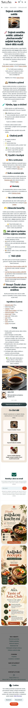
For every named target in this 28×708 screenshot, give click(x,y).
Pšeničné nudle (8, 180)
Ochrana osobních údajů (14, 650)
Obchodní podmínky (14, 639)
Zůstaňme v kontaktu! (14, 659)
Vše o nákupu (14, 637)
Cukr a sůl (19, 168)
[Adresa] (14, 675)
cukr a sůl (7, 316)
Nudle (17, 182)
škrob (6, 319)
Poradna (14, 654)
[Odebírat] (24, 488)
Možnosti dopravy (14, 643)
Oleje (18, 167)
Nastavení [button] (8, 700)
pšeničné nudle (9, 305)
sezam (7, 323)
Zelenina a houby (16, 193)
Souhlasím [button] (14, 704)
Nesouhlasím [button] (18, 700)
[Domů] (6, 2)
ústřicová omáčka (9, 312)
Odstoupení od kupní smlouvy (14, 648)
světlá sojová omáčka (10, 310)
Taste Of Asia (20, 77)
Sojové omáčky (23, 66)
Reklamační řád (14, 645)
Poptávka (14, 656)
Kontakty (14, 665)
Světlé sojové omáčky (8, 66)
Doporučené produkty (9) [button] (13, 404)
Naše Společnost (14, 663)
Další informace (18, 696)
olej (6, 318)
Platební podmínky (14, 641)
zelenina (7, 308)
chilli (6, 321)
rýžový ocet (8, 314)
